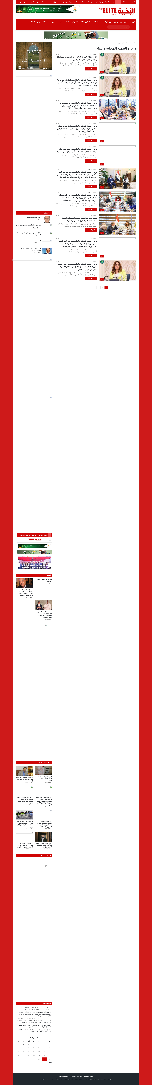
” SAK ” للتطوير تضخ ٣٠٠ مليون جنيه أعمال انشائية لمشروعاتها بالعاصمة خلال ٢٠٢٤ (44, 845)
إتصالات (66, 22)
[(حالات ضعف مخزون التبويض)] (47, 219)
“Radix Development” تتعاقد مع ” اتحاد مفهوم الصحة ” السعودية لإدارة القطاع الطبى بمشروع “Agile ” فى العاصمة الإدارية (44, 801)
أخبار (125, 22)
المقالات (32, 22)
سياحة (60, 22)
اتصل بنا (32, 2)
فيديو (38, 22)
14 (18, 1048)
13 (23, 1048)
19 (28, 1051)
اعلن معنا (20, 2)
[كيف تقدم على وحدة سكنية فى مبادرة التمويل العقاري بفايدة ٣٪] (47, 251)
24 (39, 1055)
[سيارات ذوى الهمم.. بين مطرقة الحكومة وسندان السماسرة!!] (47, 235)
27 (23, 1055)
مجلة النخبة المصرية (63, 1076)
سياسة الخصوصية (39, 2)
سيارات (52, 22)
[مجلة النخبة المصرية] (117, 11)
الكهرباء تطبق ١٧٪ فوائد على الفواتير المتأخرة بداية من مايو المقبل (44, 778)
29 (49, 1059)
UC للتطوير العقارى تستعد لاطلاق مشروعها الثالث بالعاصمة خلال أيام (24, 779)
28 (18, 1055)
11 (33, 1048)
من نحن (26, 2)
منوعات (45, 22)
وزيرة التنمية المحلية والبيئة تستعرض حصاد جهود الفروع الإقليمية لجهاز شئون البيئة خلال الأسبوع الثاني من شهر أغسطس (77, 267)
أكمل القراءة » (91, 68)
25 (34, 1055)
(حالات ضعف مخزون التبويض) (33, 217)
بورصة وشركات (106, 22)
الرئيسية (132, 22)
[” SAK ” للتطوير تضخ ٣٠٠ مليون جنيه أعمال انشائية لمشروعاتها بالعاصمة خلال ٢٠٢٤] (43, 836)
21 (18, 1051)
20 (23, 1051)
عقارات (96, 22)
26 (28, 1055)
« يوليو (50, 1062)
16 (44, 1051)
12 (28, 1048)
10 (39, 1048)
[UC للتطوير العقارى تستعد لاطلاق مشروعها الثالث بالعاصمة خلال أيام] (24, 771)
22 (49, 1055)
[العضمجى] (47, 243)
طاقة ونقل (75, 22)
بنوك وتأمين (118, 22)
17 (39, 1051)
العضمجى (38, 240)
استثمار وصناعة (86, 22)
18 (33, 1051)
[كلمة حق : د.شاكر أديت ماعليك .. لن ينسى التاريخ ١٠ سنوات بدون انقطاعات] (47, 227)
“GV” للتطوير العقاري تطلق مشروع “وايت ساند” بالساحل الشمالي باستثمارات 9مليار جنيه (25, 845)
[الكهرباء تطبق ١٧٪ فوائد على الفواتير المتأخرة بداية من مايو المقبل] (43, 770)
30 (44, 1059)
